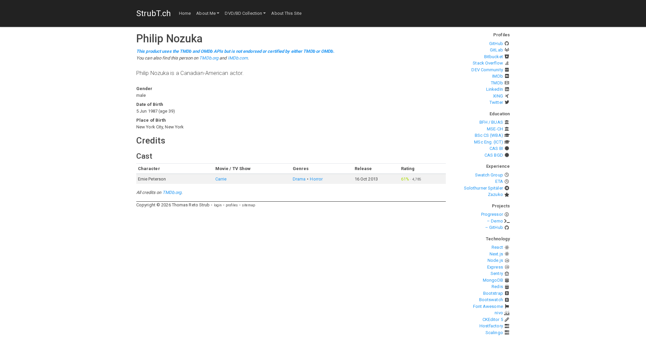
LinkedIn (494, 89)
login (218, 205)
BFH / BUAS (491, 122)
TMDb (497, 82)
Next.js (496, 253)
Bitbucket (493, 56)
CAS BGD (494, 155)
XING (498, 95)
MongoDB (493, 280)
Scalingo (494, 332)
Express (495, 267)
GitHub (496, 43)
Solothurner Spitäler (483, 188)
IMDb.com (238, 58)
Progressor (492, 214)
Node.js (495, 260)
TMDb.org (208, 58)
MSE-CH (495, 128)
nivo (499, 312)
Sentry (497, 273)
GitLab (496, 49)
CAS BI (496, 148)
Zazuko (495, 194)
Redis (497, 286)
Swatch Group (489, 174)
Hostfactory (491, 325)
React (497, 247)
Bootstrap (493, 293)
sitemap (248, 205)
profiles (232, 205)
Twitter (496, 102)
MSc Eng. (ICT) (488, 142)
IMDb (497, 76)
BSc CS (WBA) (489, 135)
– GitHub (494, 227)
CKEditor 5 (492, 319)
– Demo (495, 221)
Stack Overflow (488, 63)
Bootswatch (491, 299)
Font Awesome (488, 306)
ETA (499, 181)
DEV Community (487, 69)
